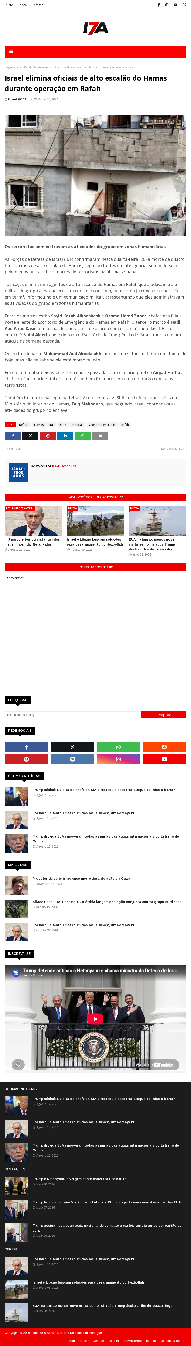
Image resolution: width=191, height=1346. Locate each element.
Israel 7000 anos (20, 99)
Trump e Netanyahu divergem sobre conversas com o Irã (80, 1179)
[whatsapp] (118, 747)
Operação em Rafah (102, 425)
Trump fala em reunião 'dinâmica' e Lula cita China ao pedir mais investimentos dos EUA (107, 1202)
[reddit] (165, 747)
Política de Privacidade (125, 1341)
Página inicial (13, 67)
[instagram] (167, 5)
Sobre (22, 5)
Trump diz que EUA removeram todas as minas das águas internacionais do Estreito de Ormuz (106, 838)
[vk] (73, 759)
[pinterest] (26, 759)
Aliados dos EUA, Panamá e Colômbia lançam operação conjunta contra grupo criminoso (107, 902)
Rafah (28, 67)
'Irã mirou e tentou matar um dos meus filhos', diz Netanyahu (32, 542)
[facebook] (158, 5)
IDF (51, 425)
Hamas (39, 425)
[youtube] (175, 5)
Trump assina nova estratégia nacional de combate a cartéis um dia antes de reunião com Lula (108, 1228)
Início (9, 5)
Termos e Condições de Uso (165, 1341)
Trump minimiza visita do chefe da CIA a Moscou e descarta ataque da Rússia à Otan (104, 790)
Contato (37, 5)
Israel (63, 425)
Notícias (77, 425)
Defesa (23, 425)
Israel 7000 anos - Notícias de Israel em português (67, 1333)
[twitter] (183, 5)
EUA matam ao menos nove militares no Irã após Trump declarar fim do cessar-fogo (152, 544)
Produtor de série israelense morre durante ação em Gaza (81, 878)
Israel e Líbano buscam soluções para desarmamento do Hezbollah (95, 542)
